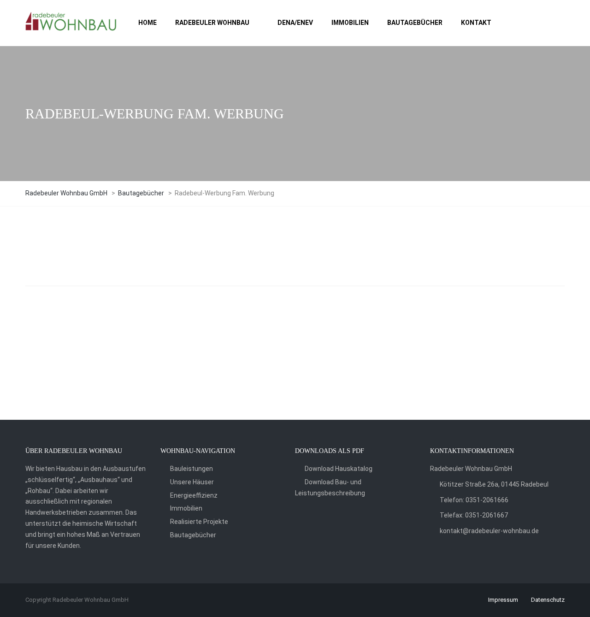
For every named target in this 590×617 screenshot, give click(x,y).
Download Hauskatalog (338, 468)
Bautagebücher (193, 535)
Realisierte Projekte (199, 521)
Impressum (503, 599)
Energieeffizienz (194, 495)
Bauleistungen (191, 468)
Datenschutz (548, 599)
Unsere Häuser (192, 482)
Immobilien (186, 508)
